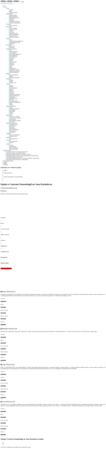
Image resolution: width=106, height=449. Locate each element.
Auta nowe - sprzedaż (14, 116)
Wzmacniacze (12, 68)
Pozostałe (11, 99)
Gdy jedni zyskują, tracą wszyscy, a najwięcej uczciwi (18, 154)
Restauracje (11, 47)
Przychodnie (12, 111)
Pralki (10, 11)
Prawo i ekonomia (13, 100)
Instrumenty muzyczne (11, 48)
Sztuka (10, 103)
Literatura (11, 93)
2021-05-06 (11, 401)
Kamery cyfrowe (13, 29)
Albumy (11, 85)
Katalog (5, 7)
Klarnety (11, 59)
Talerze (11, 65)
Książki (8, 84)
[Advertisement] (53, 205)
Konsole (11, 30)
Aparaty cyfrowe (13, 28)
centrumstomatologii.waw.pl (9, 188)
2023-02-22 (12, 291)
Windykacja (12, 43)
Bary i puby (12, 46)
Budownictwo (9, 13)
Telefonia (8, 133)
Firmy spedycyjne (13, 141)
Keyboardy (11, 58)
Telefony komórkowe (14, 34)
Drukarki (11, 80)
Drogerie (11, 145)
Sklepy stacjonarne (13, 149)
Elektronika (9, 26)
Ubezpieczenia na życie (14, 42)
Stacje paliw (12, 121)
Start (4, 5)
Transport (8, 140)
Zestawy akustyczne (13, 72)
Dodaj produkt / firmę (8, 160)
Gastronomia (9, 45)
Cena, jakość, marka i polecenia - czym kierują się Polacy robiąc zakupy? (23, 158)
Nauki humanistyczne (14, 95)
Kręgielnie (11, 127)
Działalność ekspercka (14, 108)
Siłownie (11, 112)
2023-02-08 (13, 328)
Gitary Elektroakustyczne (15, 54)
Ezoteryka (11, 89)
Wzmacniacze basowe (14, 69)
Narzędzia (11, 20)
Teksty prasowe (7, 150)
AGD (7, 8)
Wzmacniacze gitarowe (14, 71)
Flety (10, 50)
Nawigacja (11, 31)
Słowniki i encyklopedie (14, 102)
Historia (11, 90)
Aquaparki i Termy (13, 124)
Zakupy (8, 143)
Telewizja (8, 137)
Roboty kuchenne (13, 12)
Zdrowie (11, 104)
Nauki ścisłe (12, 97)
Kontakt (5, 162)
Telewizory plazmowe (14, 37)
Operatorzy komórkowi (14, 134)
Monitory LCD (12, 82)
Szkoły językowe (13, 25)
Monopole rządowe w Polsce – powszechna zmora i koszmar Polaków (22, 155)
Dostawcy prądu (13, 15)
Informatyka (12, 91)
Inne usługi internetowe (14, 77)
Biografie (11, 86)
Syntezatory (12, 64)
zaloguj (29, 447)
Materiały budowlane (14, 17)
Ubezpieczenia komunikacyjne (16, 41)
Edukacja (8, 24)
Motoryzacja (9, 115)
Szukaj (5, 164)
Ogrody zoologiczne (14, 129)
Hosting (11, 76)
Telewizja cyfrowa (13, 138)
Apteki (10, 107)
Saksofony (11, 63)
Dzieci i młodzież (13, 87)
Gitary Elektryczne (13, 55)
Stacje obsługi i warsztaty (15, 120)
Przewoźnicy (12, 132)
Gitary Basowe (12, 52)
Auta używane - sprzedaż (15, 117)
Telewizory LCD (13, 35)
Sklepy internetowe (13, 147)
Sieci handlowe (12, 146)
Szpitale (11, 114)
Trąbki (10, 67)
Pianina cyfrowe (13, 61)
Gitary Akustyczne (13, 51)
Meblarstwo (12, 18)
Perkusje (11, 60)
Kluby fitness (12, 110)
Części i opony (12, 119)
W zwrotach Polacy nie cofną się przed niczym (17, 151)
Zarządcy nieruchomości (14, 22)
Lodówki (11, 9)
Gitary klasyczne (13, 56)
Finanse (8, 38)
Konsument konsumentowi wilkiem (14, 156)
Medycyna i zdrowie (11, 106)
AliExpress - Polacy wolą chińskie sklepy (15, 153)
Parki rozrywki (12, 130)
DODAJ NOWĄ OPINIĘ (6, 268)
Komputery (9, 78)
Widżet (5, 163)
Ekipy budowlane (13, 16)
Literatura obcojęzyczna (14, 94)
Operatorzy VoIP (13, 136)
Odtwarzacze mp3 (13, 33)
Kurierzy (11, 142)
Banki (10, 39)
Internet (8, 73)
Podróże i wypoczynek (11, 123)
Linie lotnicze (12, 128)
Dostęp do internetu (13, 74)
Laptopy (11, 81)
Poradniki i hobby (13, 98)
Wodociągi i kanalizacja (14, 21)
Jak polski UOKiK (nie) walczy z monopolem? (17, 159)
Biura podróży (12, 125)
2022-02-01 (11, 364)
